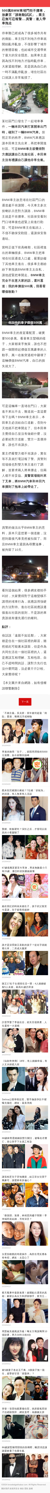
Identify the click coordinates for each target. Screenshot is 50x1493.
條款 (22, 1488)
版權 (31, 1488)
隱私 (26, 1488)
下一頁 (25, 702)
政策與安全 (14, 1488)
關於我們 (5, 1488)
